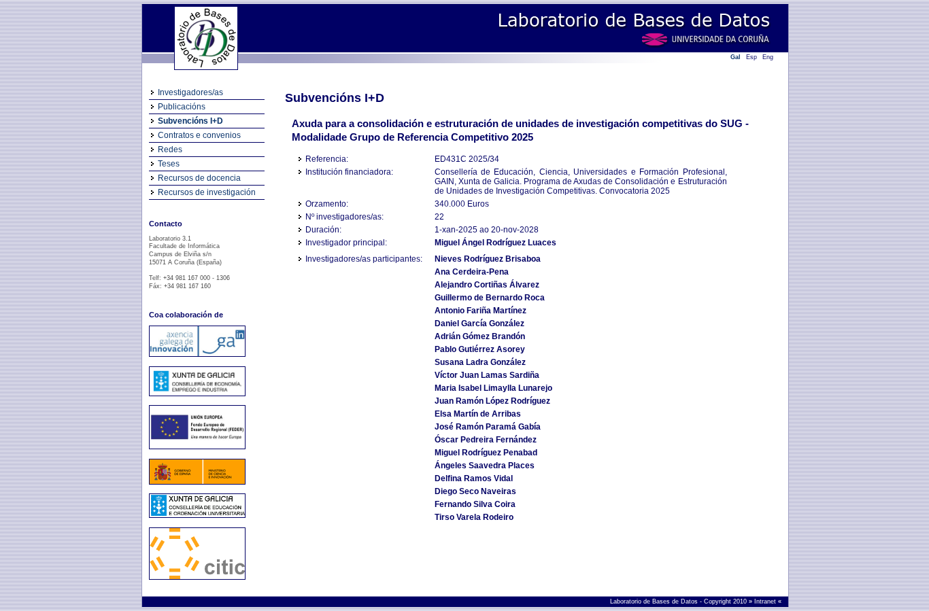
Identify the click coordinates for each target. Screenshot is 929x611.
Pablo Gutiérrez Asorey (480, 349)
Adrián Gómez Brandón (480, 336)
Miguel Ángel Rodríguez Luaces (495, 242)
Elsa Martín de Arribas (478, 414)
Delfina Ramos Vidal (474, 478)
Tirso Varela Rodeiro (474, 517)
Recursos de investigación (207, 192)
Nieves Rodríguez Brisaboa (488, 259)
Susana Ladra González (480, 362)
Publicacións (181, 106)
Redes (170, 149)
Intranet (766, 601)
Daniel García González (479, 323)
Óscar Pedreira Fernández (486, 439)
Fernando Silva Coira (475, 504)
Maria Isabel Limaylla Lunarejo (493, 388)
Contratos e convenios (199, 135)
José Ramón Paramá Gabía (488, 427)
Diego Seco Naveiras (475, 491)
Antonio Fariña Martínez (480, 310)
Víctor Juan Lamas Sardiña (487, 375)
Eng (767, 57)
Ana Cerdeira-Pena (472, 272)
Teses (169, 164)
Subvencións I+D (190, 121)
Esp (751, 57)
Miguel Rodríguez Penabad (486, 452)
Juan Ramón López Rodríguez (492, 401)
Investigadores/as (190, 92)
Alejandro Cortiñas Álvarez (487, 285)
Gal (735, 57)
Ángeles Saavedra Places (485, 465)
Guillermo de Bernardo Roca (490, 297)
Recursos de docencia (199, 178)
